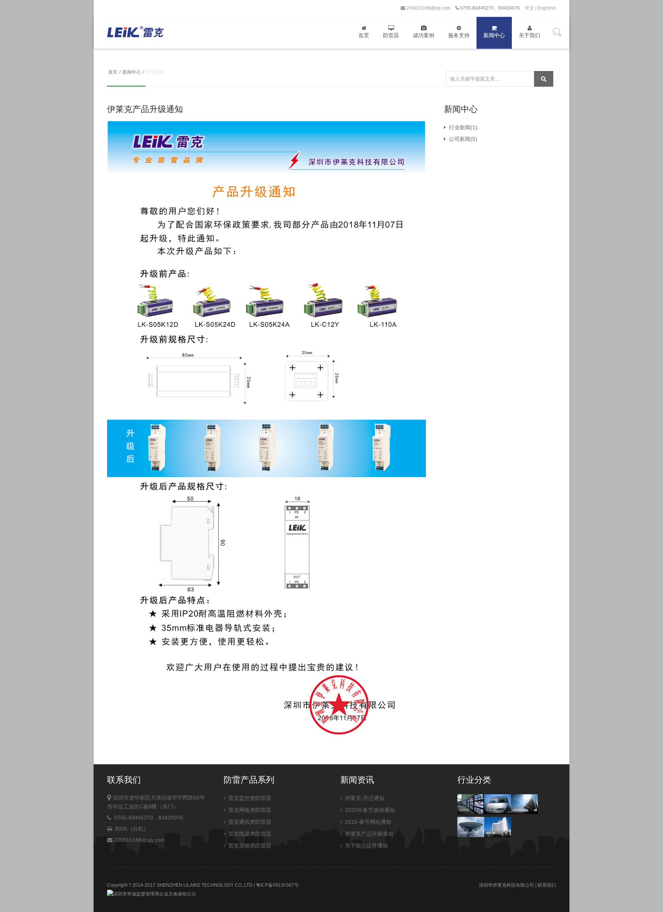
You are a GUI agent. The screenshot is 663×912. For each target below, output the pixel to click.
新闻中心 (494, 35)
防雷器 (391, 35)
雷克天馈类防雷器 (249, 846)
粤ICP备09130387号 (277, 885)
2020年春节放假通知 (369, 810)
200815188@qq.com (427, 8)
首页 (363, 35)
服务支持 (459, 35)
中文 (529, 8)
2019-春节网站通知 (367, 822)
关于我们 (529, 35)
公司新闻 (458, 139)
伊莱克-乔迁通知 (363, 798)
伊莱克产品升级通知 (368, 834)
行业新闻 (458, 127)
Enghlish (547, 8)
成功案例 (423, 35)
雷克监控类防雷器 (249, 798)
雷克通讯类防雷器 (249, 822)
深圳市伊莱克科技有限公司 (506, 885)
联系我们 (547, 885)
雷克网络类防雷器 (249, 810)
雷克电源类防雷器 (249, 834)
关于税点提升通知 (365, 846)
